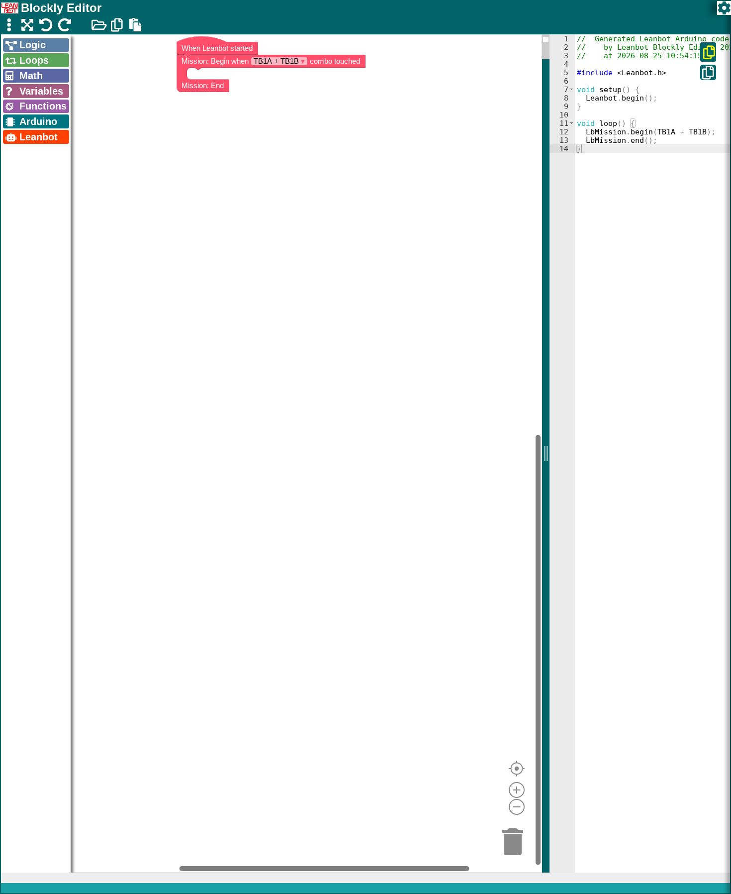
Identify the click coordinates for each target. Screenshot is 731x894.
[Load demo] (98, 24)
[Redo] (64, 24)
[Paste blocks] (135, 24)
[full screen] (27, 24)
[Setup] (724, 8)
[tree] (36, 91)
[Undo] (46, 24)
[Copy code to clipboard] (708, 72)
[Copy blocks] (117, 24)
